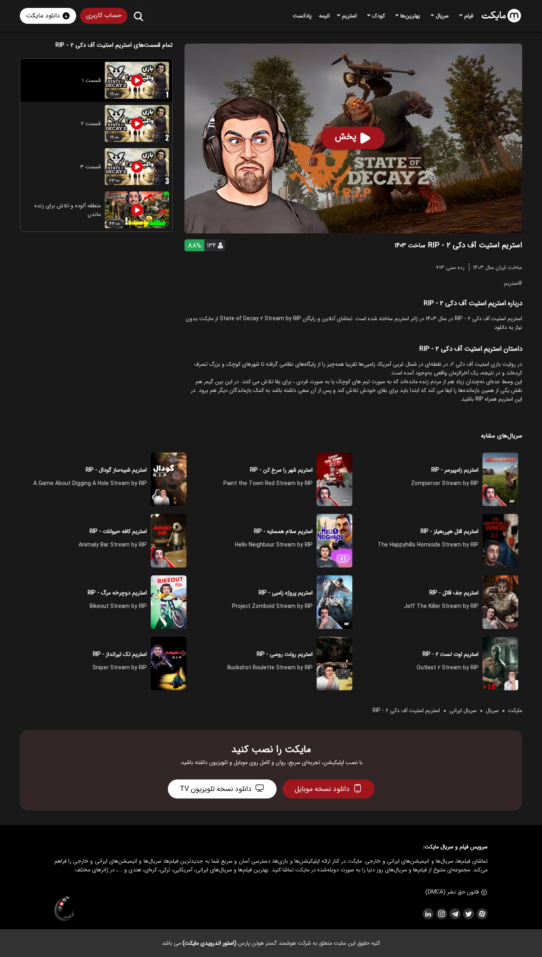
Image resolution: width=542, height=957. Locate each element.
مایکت (515, 710)
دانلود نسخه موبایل (322, 789)
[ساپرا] (64, 909)
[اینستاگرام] (441, 913)
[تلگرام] (455, 913)
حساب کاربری (103, 15)
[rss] (428, 913)
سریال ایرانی (463, 710)
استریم (511, 283)
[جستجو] (138, 16)
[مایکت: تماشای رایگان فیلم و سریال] (501, 16)
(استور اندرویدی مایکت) (209, 943)
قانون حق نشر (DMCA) (452, 892)
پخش (345, 137)
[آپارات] (482, 913)
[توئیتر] (468, 913)
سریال (492, 710)
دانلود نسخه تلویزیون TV (216, 789)
